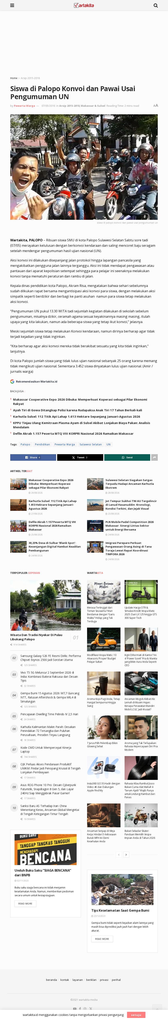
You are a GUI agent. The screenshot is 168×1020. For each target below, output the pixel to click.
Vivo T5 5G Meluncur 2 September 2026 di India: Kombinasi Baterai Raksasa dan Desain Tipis (49, 676)
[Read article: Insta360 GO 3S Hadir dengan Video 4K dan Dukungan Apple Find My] (103, 768)
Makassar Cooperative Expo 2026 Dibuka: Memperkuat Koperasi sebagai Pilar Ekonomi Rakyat (51, 483)
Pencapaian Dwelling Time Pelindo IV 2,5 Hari (49, 714)
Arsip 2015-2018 (30, 78)
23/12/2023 (99, 916)
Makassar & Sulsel (93, 106)
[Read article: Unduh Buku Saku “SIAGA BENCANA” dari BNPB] (46, 849)
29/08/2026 (37, 492)
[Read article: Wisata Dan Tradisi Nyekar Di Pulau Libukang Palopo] (45, 605)
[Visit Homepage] (84, 5)
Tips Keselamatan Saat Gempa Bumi (120, 910)
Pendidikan (42, 444)
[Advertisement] (84, 41)
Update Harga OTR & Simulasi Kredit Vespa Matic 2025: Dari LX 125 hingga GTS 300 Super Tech (141, 613)
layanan (78, 980)
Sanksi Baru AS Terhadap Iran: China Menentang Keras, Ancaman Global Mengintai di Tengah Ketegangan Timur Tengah (49, 810)
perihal (116, 980)
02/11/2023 (22, 880)
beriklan (91, 980)
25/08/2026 (113, 513)
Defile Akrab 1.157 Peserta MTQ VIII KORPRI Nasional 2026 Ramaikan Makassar (73, 433)
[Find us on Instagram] (85, 1008)
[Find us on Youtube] (74, 1008)
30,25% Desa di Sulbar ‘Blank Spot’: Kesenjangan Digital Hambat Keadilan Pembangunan (55, 546)
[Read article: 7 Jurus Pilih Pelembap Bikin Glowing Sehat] (103, 727)
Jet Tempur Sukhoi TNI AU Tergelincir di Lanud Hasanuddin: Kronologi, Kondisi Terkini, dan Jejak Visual (131, 504)
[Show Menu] (12, 5)
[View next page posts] (126, 854)
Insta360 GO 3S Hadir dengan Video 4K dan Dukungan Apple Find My (103, 787)
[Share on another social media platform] (154, 457)
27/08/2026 (37, 513)
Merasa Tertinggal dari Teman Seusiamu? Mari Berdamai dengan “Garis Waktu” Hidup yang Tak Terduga (101, 614)
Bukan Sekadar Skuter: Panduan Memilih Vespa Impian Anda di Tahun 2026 (140, 834)
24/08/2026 (113, 534)
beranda (51, 980)
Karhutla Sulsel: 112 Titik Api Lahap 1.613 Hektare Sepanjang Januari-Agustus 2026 (76, 416)
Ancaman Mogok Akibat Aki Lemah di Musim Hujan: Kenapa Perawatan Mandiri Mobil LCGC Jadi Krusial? (140, 704)
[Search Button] (156, 5)
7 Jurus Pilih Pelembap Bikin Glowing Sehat (102, 744)
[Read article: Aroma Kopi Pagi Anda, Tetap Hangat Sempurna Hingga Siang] (103, 683)
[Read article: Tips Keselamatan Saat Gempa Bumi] (122, 889)
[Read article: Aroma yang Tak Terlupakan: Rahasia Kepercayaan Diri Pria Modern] (141, 727)
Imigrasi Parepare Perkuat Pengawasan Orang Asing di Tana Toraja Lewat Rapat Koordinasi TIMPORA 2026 (129, 548)
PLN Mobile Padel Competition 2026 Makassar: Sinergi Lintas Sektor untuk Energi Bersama (129, 525)
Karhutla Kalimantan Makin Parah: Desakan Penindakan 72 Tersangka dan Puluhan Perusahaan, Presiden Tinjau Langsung (48, 731)
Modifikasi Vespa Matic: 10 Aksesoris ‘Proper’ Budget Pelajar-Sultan (101, 658)
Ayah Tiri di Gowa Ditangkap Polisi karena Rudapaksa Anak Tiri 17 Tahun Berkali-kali (77, 410)
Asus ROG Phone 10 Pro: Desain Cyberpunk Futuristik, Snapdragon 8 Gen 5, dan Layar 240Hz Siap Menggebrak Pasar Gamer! (48, 789)
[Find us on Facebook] (80, 1008)
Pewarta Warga (24, 106)
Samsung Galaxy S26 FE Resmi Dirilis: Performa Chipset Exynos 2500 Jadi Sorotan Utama (50, 658)
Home (13, 78)
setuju (136, 1015)
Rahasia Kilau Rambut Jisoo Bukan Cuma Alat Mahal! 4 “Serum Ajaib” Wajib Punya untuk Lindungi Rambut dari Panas (140, 790)
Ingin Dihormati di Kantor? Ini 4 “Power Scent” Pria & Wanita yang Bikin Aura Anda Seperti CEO (141, 660)
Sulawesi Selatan (91, 444)
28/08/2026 (113, 492)
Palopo (25, 444)
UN (109, 444)
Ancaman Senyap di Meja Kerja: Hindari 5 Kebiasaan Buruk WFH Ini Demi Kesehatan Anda (101, 836)
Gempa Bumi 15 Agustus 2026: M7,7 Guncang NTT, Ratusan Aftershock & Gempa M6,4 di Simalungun (49, 697)
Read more (27, 903)
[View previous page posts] (119, 854)
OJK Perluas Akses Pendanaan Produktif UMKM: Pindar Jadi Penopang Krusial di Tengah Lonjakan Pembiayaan (50, 768)
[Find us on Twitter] (90, 1008)
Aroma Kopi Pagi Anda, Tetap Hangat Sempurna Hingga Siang (103, 702)
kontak (64, 980)
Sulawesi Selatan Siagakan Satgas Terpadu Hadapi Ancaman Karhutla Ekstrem (130, 483)
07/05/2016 (48, 106)
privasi (104, 980)
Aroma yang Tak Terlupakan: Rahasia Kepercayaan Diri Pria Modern (141, 746)
